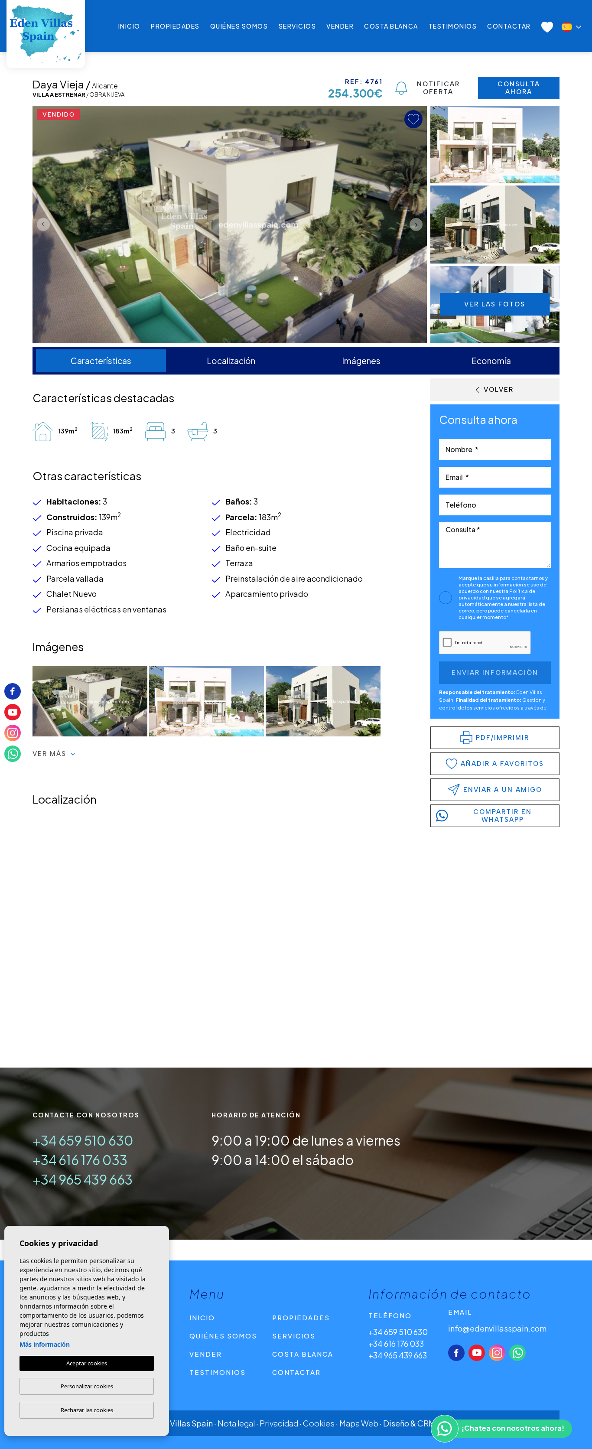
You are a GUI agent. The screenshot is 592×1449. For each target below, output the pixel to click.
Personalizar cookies (87, 1386)
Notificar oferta (438, 88)
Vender (340, 26)
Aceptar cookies (86, 1363)
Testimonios (453, 26)
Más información (45, 1344)
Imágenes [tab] (361, 360)
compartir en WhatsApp (502, 816)
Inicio (129, 26)
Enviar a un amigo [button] (502, 790)
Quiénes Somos (239, 26)
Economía (491, 360)
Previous (41, 224)
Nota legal (236, 1423)
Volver (499, 390)
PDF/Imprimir (502, 738)
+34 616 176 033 (80, 1160)
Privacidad (279, 1423)
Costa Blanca (391, 26)
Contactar (509, 26)
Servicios (297, 26)
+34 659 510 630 (83, 1140)
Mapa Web (358, 1423)
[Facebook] (456, 1353)
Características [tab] (101, 360)
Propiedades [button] (175, 26)
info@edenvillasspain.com (497, 1328)
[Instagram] (497, 1353)
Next (418, 224)
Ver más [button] (51, 754)
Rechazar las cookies (87, 1410)
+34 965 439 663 (83, 1179)
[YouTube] (476, 1353)
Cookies (319, 1423)
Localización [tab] (231, 360)
